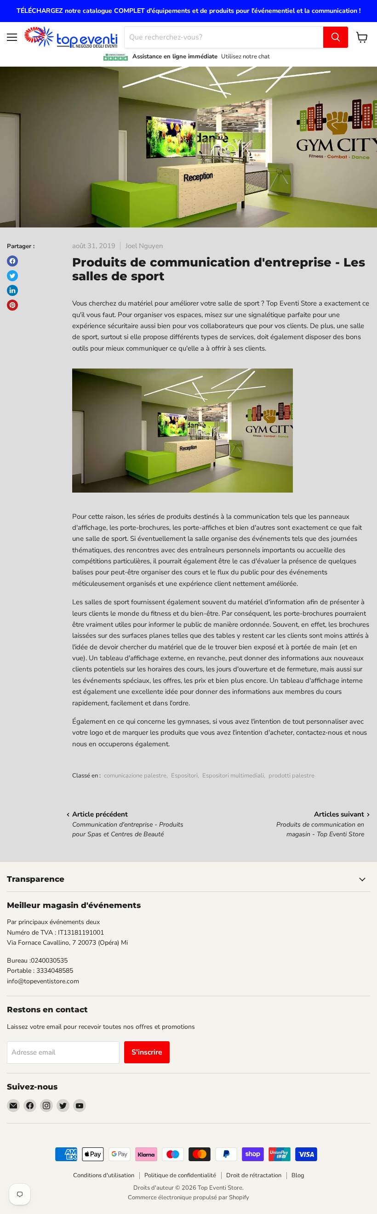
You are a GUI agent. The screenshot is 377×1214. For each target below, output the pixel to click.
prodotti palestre (291, 776)
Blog (297, 1175)
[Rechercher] (335, 37)
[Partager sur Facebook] (12, 261)
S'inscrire (146, 1052)
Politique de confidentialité (180, 1175)
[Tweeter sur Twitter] (12, 275)
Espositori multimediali (233, 776)
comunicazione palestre (135, 776)
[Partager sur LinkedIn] (12, 290)
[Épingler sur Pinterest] (12, 305)
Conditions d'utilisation (103, 1175)
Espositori (184, 776)
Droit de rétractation (253, 1175)
